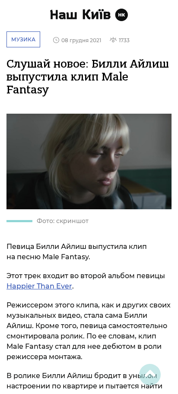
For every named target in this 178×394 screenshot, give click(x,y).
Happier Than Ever (39, 286)
